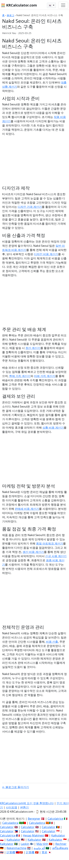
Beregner (34, 819)
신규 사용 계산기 (56, 556)
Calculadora (10, 823)
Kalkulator (58, 835)
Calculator (7, 827)
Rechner (61, 844)
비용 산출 (52, 642)
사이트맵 (11, 807)
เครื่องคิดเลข (60, 848)
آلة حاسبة (39, 848)
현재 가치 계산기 (19, 376)
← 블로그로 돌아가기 (15, 787)
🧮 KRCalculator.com (19, 5)
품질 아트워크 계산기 (49, 543)
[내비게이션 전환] (63, 5)
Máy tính (42, 844)
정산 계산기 (32, 348)
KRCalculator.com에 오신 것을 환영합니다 (27, 803)
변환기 (24, 807)
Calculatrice (8, 835)
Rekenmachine (16, 848)
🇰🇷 (50, 5)
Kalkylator (6, 844)
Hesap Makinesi (33, 835)
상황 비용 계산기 (53, 427)
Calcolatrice (55, 819)
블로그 (10, 15)
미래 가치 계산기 (44, 376)
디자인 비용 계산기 (46, 254)
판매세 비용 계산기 (27, 509)
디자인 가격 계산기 (30, 207)
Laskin (25, 844)
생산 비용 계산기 (33, 552)
